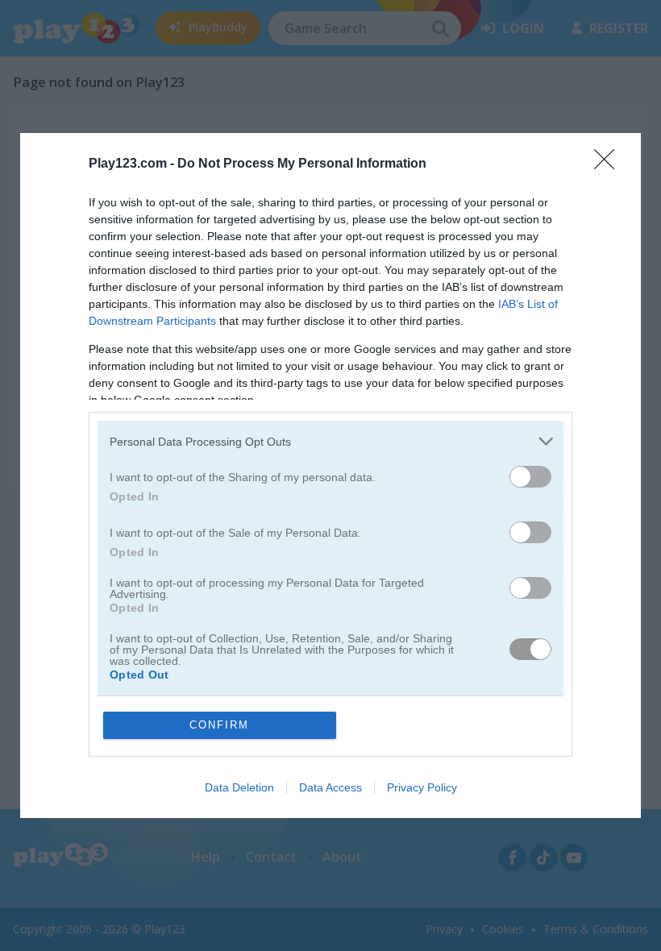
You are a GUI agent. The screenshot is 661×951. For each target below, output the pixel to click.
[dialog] (330, 475)
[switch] (530, 477)
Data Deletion (239, 787)
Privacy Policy (422, 787)
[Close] (609, 164)
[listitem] (330, 441)
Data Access (330, 787)
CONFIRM (219, 725)
